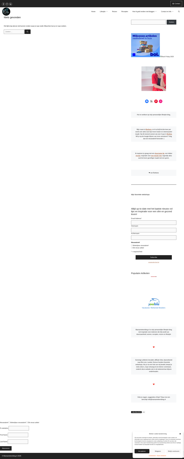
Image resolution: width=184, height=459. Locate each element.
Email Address (136, 218)
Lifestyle (103, 11)
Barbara (149, 129)
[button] (180, 434)
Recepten (124, 11)
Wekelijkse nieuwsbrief (140, 245)
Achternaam (135, 233)
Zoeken (171, 22)
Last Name (3, 441)
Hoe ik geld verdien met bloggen (143, 11)
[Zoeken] (28, 32)
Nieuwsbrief (4, 422)
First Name (3, 435)
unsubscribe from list (153, 262)
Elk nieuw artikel (138, 248)
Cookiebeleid (152, 455)
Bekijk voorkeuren (173, 451)
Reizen (114, 11)
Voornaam (134, 226)
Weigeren (158, 451)
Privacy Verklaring (161, 455)
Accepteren (142, 451)
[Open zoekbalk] (179, 11)
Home (93, 11)
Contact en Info (166, 11)
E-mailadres (4, 428)
